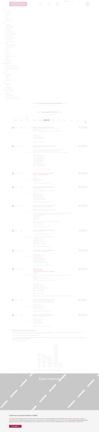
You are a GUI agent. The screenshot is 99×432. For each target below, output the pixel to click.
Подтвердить (15, 426)
